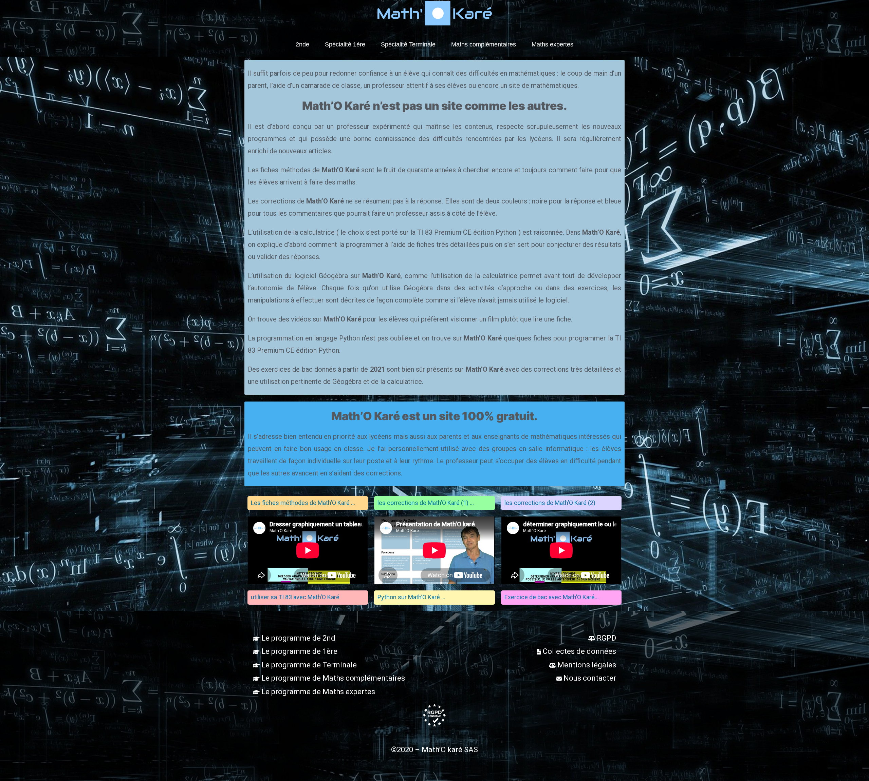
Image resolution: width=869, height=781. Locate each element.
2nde (302, 44)
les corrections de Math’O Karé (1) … (425, 502)
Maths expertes (552, 44)
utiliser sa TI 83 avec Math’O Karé (295, 597)
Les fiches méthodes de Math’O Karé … (303, 502)
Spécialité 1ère (345, 44)
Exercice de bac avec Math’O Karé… (551, 597)
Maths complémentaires (483, 44)
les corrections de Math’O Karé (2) (549, 502)
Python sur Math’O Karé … (411, 597)
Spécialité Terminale (408, 44)
